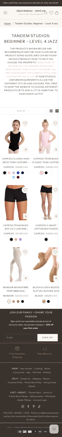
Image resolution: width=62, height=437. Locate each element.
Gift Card (37, 372)
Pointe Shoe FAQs (33, 382)
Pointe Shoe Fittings (18, 396)
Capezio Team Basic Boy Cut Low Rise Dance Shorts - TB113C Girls (15, 227)
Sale (28, 372)
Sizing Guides (50, 382)
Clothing (38, 368)
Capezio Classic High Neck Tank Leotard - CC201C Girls (15, 160)
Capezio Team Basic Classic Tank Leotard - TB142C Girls (46, 160)
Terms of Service (49, 427)
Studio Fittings (24, 400)
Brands (32, 386)
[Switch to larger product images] (51, 111)
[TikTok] (39, 406)
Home (7, 23)
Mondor (8, 295)
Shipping (37, 378)
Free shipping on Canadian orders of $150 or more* (31, 3)
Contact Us (25, 378)
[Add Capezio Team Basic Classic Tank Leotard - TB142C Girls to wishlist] (55, 123)
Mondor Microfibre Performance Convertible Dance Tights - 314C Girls (16, 289)
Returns (46, 378)
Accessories (18, 372)
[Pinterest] (33, 406)
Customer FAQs (15, 382)
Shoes (47, 368)
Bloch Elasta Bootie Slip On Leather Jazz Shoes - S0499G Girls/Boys (46, 289)
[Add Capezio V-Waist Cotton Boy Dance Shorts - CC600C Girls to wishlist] (55, 189)
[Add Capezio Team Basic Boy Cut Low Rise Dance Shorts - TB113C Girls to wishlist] (25, 189)
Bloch (39, 295)
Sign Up (47, 337)
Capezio (9, 167)
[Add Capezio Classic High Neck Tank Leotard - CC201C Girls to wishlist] (25, 123)
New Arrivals (26, 368)
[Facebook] (28, 406)
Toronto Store (34, 392)
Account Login (40, 400)
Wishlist (47, 372)
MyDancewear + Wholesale (42, 396)
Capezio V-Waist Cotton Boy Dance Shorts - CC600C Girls (46, 227)
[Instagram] (22, 406)
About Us (47, 392)
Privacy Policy (38, 427)
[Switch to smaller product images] (57, 111)
